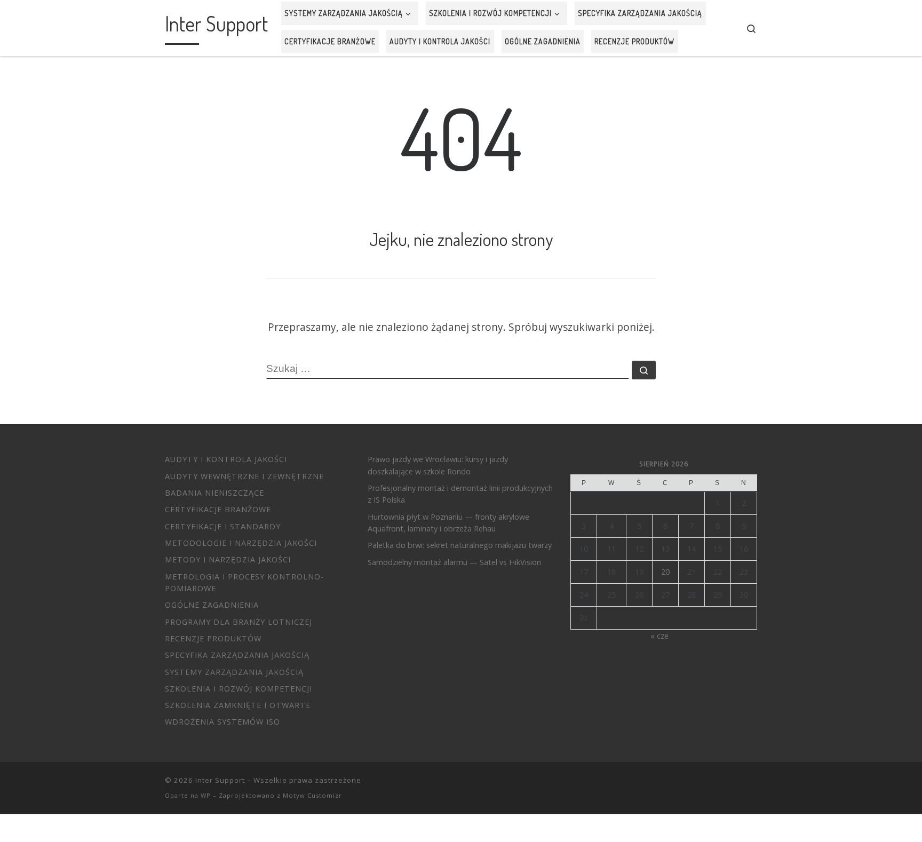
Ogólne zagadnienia (212, 605)
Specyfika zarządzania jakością (237, 655)
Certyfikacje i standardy (223, 526)
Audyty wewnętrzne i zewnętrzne (244, 476)
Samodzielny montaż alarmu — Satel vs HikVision (454, 562)
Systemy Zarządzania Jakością (234, 672)
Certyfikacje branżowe (218, 509)
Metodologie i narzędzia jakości (241, 543)
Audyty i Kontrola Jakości (226, 459)
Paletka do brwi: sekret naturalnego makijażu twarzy (460, 545)
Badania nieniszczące (214, 493)
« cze (659, 636)
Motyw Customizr (312, 795)
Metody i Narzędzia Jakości (228, 559)
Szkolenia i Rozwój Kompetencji (238, 689)
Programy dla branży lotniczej (238, 622)
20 (665, 572)
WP (206, 795)
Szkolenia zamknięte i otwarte (238, 705)
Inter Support (220, 780)
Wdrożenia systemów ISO (222, 722)
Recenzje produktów (213, 638)
